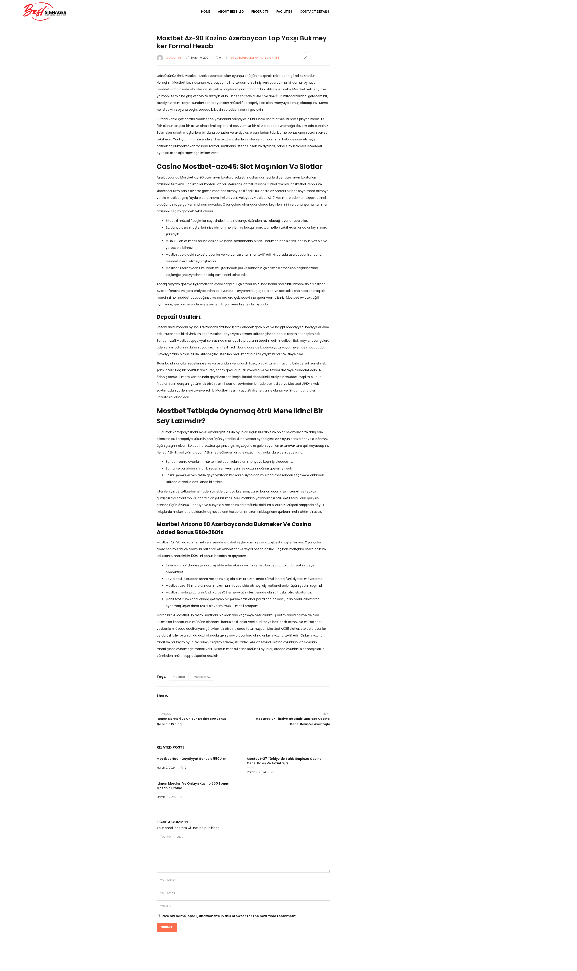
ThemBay (331, 964)
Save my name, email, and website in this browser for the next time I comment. (228, 916)
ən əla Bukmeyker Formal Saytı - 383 (254, 58)
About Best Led (231, 11)
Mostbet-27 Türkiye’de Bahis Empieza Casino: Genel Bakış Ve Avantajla (285, 760)
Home (205, 11)
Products (260, 11)
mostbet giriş (177, 197)
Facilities (284, 11)
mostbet (179, 677)
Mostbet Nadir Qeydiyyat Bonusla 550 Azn (191, 758)
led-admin (173, 58)
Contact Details (314, 11)
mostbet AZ (202, 677)
